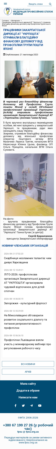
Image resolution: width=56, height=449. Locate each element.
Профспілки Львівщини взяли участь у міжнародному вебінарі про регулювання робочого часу (27, 344)
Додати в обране (28, 390)
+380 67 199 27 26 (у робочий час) (28, 427)
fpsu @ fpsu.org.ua (28, 431)
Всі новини (28, 364)
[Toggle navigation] (5, 4)
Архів (28, 371)
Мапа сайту (28, 383)
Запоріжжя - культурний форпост (25, 303)
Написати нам (28, 397)
